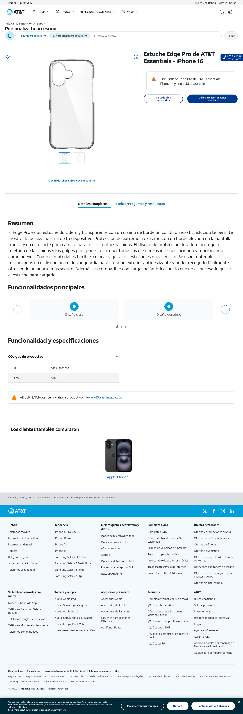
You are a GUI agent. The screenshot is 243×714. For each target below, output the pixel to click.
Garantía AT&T (203, 636)
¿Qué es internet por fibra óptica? (168, 621)
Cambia (105, 554)
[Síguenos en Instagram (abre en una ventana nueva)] (223, 511)
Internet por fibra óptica (23, 538)
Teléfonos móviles (19, 532)
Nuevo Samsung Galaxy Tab (71, 605)
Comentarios (33, 671)
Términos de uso (58, 676)
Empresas (26, 2)
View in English (227, 2)
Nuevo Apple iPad (65, 599)
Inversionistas (202, 611)
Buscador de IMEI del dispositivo (167, 573)
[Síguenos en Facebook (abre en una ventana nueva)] (214, 511)
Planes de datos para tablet (117, 561)
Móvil (31, 497)
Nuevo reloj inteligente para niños (75, 630)
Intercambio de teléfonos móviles (168, 560)
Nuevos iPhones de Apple (23, 603)
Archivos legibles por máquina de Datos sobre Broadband (214, 644)
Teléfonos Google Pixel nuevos (26, 619)
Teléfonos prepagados (21, 569)
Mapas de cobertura (36, 676)
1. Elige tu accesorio (33, 35)
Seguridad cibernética (54, 681)
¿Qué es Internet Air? (160, 605)
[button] (7, 57)
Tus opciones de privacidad (213, 676)
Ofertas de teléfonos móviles (211, 538)
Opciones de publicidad (159, 676)
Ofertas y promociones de (213, 532)
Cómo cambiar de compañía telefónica (165, 539)
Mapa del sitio (15, 676)
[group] (28, 525)
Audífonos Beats (111, 627)
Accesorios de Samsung (115, 611)
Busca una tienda (205, 2)
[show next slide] (225, 309)
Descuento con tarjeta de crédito (214, 566)
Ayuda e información (206, 630)
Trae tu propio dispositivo (163, 554)
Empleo (198, 624)
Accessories (44, 497)
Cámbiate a (158, 532)
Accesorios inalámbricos (23, 563)
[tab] (92, 203)
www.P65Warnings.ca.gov (103, 397)
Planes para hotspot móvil (117, 567)
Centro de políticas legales (130, 676)
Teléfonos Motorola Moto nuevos (28, 625)
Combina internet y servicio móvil (168, 599)
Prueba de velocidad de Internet (167, 548)
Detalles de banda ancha (100, 676)
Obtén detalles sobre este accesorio (71, 180)
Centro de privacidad (185, 676)
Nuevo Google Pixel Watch (70, 624)
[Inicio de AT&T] (15, 12)
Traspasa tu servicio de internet (167, 566)
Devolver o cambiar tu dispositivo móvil (168, 635)
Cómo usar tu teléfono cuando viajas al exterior (166, 613)
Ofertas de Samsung (206, 550)
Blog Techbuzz (15, 671)
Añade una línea (110, 548)
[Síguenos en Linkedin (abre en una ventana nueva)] (232, 511)
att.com (12, 497)
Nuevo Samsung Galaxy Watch (73, 617)
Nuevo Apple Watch (67, 611)
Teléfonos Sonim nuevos (23, 631)
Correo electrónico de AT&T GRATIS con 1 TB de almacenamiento (78, 671)
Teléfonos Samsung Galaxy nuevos (24, 610)
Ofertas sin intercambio (208, 583)
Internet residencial (20, 544)
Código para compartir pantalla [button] (213, 652)
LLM (117, 671)
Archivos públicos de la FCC (83, 681)
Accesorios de (113, 605)
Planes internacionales (114, 542)
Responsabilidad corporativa (211, 617)
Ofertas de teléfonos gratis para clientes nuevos (213, 574)
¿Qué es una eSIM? (159, 627)
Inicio (22, 497)
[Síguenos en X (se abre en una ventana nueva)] (205, 511)
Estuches (58, 497)
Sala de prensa (203, 605)
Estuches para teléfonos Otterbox (115, 619)
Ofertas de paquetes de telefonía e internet (213, 558)
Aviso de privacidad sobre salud (23, 681)
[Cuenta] (232, 12)
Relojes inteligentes (19, 557)
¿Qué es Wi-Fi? (156, 643)
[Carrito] (222, 12)
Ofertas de (205, 544)
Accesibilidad (77, 676)
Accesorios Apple (111, 599)
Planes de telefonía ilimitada (118, 536)
